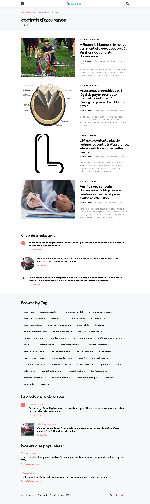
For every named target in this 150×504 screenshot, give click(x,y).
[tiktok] (127, 495)
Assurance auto (89, 135)
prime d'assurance (86, 364)
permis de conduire (61, 364)
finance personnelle (34, 351)
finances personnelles (60, 351)
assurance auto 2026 (72, 312)
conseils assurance (62, 331)
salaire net (29, 371)
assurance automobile (100, 312)
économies (29, 384)
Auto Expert (87, 61)
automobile (83, 325)
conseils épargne (57, 338)
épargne (45, 384)
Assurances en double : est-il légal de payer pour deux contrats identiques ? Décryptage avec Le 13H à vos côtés (102, 98)
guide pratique (85, 351)
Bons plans (100, 325)
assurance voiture (33, 325)
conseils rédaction (33, 338)
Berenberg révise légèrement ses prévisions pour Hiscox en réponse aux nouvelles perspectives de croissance (76, 244)
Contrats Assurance (90, 39)
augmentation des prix (59, 325)
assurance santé (76, 318)
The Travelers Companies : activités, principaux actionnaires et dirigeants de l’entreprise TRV (72, 459)
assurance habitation (34, 318)
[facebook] (116, 495)
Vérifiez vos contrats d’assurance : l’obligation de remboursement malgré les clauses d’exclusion (100, 192)
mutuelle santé (100, 358)
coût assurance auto (82, 338)
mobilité (82, 358)
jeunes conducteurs (62, 358)
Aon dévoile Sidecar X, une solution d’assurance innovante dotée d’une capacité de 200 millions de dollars (78, 260)
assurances (56, 318)
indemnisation (106, 351)
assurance (29, 312)
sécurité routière (76, 371)
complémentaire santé (35, 331)
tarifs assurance (99, 371)
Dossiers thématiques (71, 344)
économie (109, 377)
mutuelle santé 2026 (34, 364)
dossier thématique (98, 344)
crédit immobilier (45, 344)
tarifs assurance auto (35, 377)
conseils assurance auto (90, 331)
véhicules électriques (87, 377)
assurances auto (99, 318)
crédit (27, 344)
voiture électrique (61, 377)
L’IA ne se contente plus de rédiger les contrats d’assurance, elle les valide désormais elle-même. (104, 146)
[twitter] (111, 495)
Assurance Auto (48, 312)
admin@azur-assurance (41, 249)
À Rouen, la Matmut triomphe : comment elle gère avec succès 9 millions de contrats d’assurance (103, 50)
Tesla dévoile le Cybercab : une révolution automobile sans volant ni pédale (64, 477)
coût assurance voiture (110, 338)
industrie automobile (35, 358)
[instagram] (122, 495)
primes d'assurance (111, 364)
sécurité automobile (51, 371)
